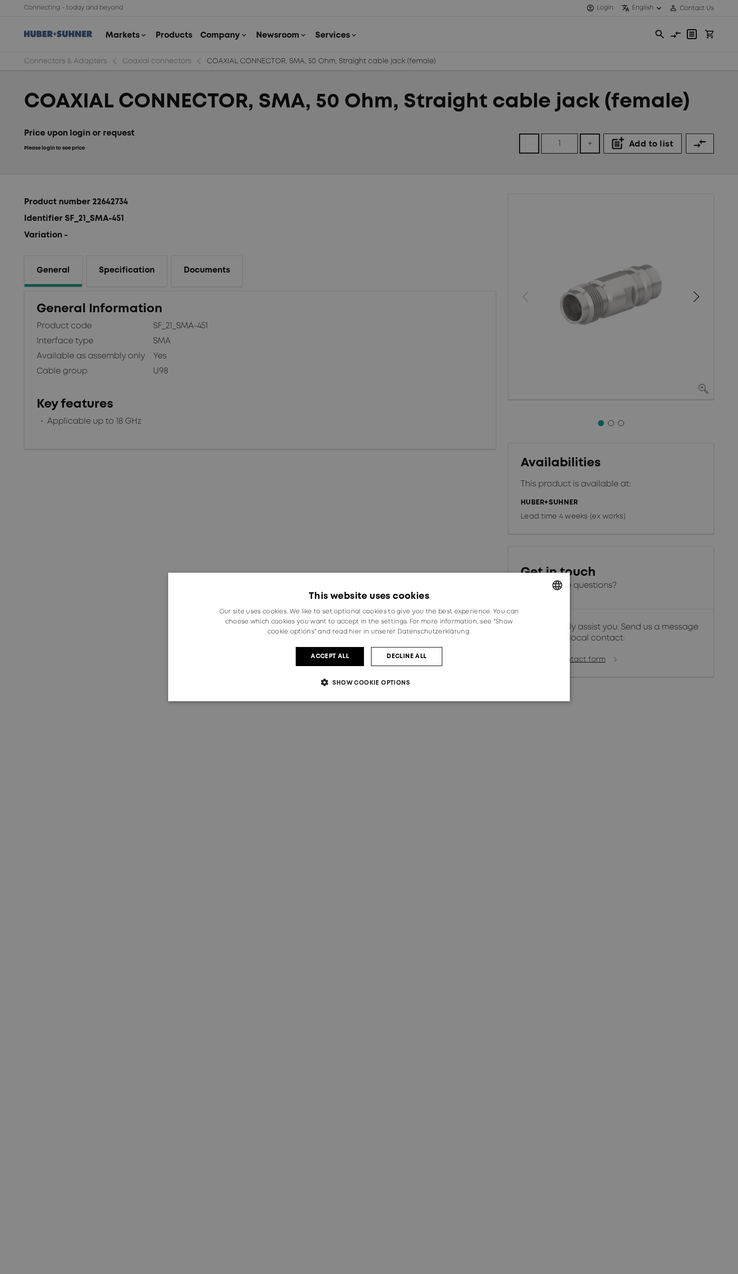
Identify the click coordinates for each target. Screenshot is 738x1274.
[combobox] (557, 585)
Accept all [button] (330, 656)
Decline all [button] (406, 656)
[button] (369, 682)
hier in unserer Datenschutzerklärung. (409, 631)
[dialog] (369, 637)
